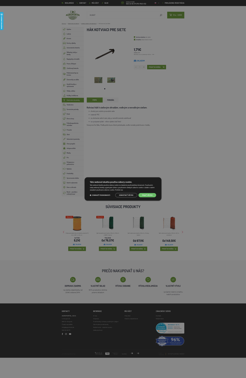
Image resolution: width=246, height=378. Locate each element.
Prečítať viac (119, 190)
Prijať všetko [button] (147, 195)
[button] (100, 195)
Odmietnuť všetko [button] (126, 195)
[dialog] (123, 189)
